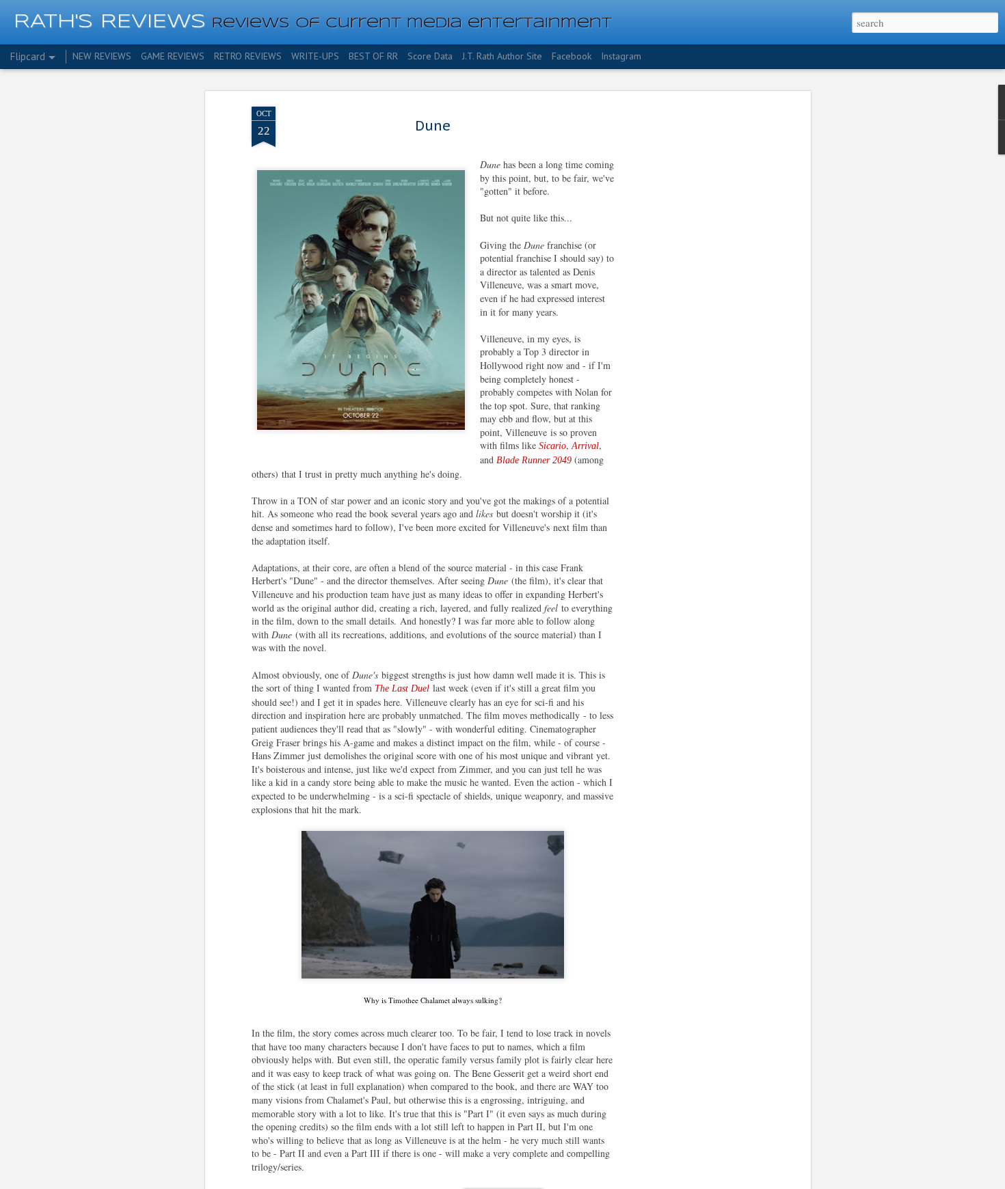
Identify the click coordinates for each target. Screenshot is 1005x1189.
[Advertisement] (689, 322)
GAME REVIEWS (172, 56)
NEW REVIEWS (101, 56)
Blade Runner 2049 (535, 460)
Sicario (552, 446)
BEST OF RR (373, 56)
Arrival (585, 446)
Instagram (621, 56)
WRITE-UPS (315, 56)
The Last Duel (402, 688)
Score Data (430, 56)
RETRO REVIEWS (248, 56)
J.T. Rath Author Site (502, 56)
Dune (433, 126)
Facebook (571, 56)
